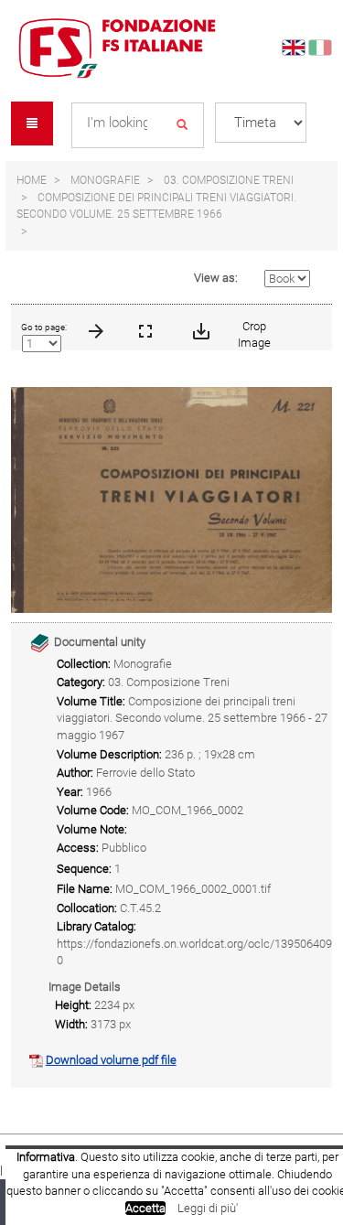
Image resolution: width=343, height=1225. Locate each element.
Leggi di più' (207, 1208)
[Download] (199, 328)
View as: (216, 278)
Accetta (145, 1208)
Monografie (105, 180)
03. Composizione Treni (229, 180)
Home (31, 180)
